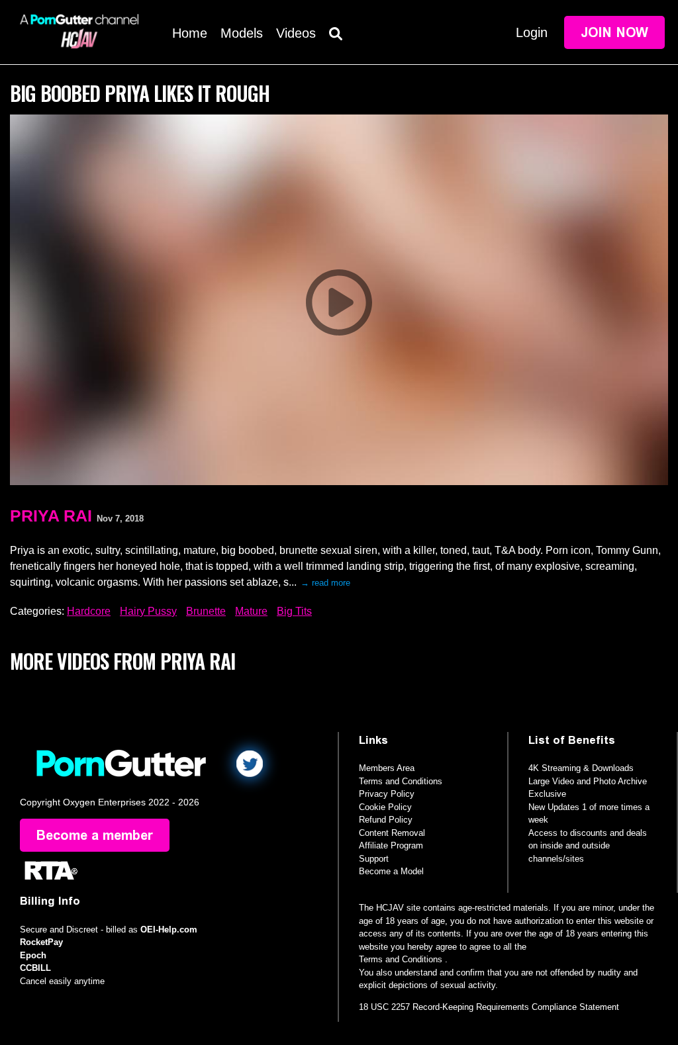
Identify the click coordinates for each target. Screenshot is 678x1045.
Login (532, 32)
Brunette (206, 611)
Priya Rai (51, 515)
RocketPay (41, 942)
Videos (296, 33)
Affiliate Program (391, 845)
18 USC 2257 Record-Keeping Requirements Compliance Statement (489, 1007)
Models (241, 33)
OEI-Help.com (168, 929)
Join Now (614, 32)
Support (374, 859)
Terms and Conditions (400, 781)
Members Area (386, 768)
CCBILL (35, 968)
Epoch (33, 955)
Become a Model (391, 871)
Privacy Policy (386, 794)
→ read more (325, 583)
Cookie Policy (385, 807)
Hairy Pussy (148, 611)
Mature (251, 611)
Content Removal (392, 833)
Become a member (94, 835)
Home (189, 33)
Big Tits (294, 611)
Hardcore (89, 611)
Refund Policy (385, 820)
